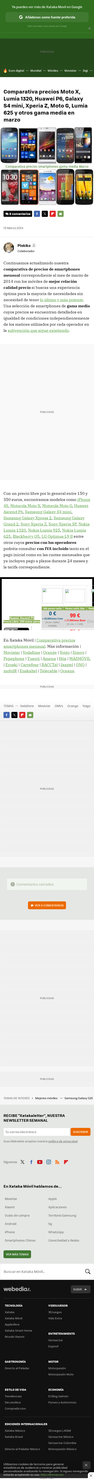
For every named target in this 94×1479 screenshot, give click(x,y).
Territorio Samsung (62, 1215)
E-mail (60, 214)
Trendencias (13, 1396)
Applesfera (12, 1324)
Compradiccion (15, 1408)
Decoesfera (13, 1402)
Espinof (53, 1346)
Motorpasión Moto (61, 1374)
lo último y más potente (61, 299)
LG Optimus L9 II (57, 536)
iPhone (10, 1232)
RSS (57, 1161)
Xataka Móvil (13, 1318)
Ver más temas (17, 1254)
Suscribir (80, 1132)
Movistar (70, 70)
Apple (52, 1198)
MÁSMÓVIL (80, 658)
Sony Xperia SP (63, 524)
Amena (49, 658)
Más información (52, 1474)
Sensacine (55, 1340)
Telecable (48, 670)
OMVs (59, 706)
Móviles (53, 70)
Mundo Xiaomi (14, 1336)
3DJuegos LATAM (59, 1430)
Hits (62, 658)
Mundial (35, 70)
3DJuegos (55, 1312)
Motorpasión (57, 1368)
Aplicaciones (57, 1207)
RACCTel (50, 664)
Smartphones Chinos (20, 1240)
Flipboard (53, 214)
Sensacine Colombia (62, 1443)
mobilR (10, 670)
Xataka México (15, 1430)
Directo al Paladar (17, 1368)
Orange (50, 652)
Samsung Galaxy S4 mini (48, 511)
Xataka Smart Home (18, 1330)
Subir (77, 1289)
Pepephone (13, 658)
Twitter (45, 214)
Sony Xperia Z (34, 524)
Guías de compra (17, 1215)
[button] (26, 245)
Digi (85, 70)
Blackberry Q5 (26, 536)
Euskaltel (28, 670)
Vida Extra (55, 1318)
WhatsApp (56, 1232)
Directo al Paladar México (22, 1449)
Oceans (67, 670)
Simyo (78, 652)
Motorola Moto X (25, 505)
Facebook (37, 214)
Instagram (48, 1161)
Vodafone (31, 652)
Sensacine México (60, 1437)
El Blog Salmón (58, 1396)
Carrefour (30, 664)
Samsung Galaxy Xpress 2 (27, 517)
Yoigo (65, 652)
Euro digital (16, 70)
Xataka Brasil (14, 1437)
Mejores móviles (46, 1098)
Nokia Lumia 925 (44, 530)
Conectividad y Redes (63, 1240)
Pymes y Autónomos (62, 1402)
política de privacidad (63, 1141)
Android (10, 1223)
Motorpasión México (62, 1449)
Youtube (39, 1161)
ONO (80, 664)
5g (50, 1223)
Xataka (9, 1312)
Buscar (88, 1272)
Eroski (11, 664)
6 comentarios (19, 214)
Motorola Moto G (57, 505)
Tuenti (33, 658)
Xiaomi (9, 1207)
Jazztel (67, 664)
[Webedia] (17, 1291)
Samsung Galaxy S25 (79, 1098)
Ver (49, 905)
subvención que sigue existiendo (38, 330)
